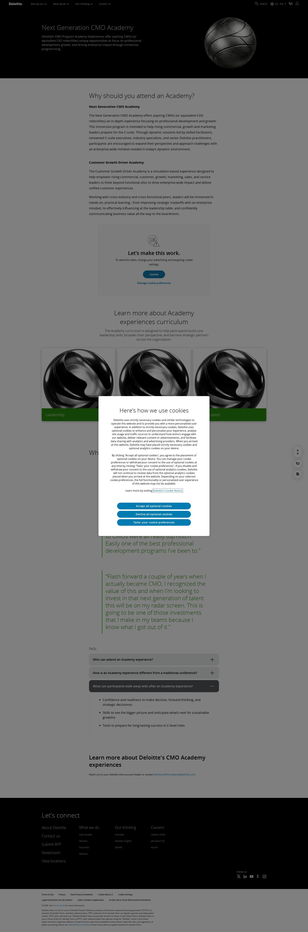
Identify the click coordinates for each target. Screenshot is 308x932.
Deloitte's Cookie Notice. (168, 490)
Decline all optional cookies (154, 514)
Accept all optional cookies (154, 506)
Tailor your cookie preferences (154, 522)
